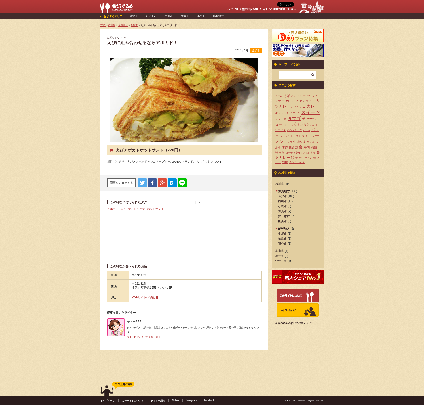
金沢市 (134, 16)
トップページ (107, 400)
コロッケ (295, 113)
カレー (313, 106)
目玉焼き (290, 152)
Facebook (209, 400)
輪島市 (282, 238)
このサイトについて (133, 400)
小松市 (201, 16)
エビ (123, 208)
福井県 (279, 256)
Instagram (191, 400)
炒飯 (282, 152)
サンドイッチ (136, 208)
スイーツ (310, 112)
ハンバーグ (294, 130)
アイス (306, 96)
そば (286, 96)
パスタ (306, 130)
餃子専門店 (305, 158)
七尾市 (282, 233)
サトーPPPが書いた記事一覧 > (143, 337)
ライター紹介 (158, 400)
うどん (278, 96)
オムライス (307, 101)
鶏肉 (285, 162)
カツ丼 (295, 106)
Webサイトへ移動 (143, 297)
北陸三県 (281, 261)
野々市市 (151, 16)
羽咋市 (282, 243)
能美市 (185, 16)
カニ (303, 106)
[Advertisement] (228, 232)
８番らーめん (297, 162)
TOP (103, 25)
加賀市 (282, 211)
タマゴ (294, 118)
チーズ (290, 124)
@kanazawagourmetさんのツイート (298, 323)
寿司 (306, 147)
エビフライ (292, 101)
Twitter (175, 400)
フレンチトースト (290, 136)
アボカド (113, 208)
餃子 (294, 158)
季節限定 (288, 147)
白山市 (169, 16)
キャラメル (282, 113)
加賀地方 (284, 191)
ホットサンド (155, 208)
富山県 (279, 251)
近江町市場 (309, 152)
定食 (299, 147)
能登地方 (218, 16)
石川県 (279, 183)
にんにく (296, 96)
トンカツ (303, 124)
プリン (306, 136)
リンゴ (288, 142)
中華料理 (299, 142)
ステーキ (281, 119)
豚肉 (299, 152)
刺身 (312, 142)
